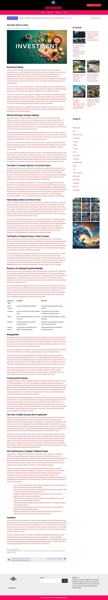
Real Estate (76, 176)
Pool (74, 169)
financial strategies (29, 551)
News (74, 166)
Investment (16, 549)
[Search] (65, 581)
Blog (65, 12)
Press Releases (78, 173)
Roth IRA (75, 186)
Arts (74, 131)
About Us (50, 12)
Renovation (76, 180)
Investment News (60, 551)
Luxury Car (76, 159)
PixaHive (64, 597)
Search (42, 577)
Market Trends (11, 552)
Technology (76, 190)
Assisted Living (77, 135)
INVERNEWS (53, 7)
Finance (75, 148)
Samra (28, 28)
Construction (76, 138)
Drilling (75, 145)
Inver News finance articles (45, 551)
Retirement (76, 183)
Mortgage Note (77, 162)
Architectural (76, 128)
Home (43, 12)
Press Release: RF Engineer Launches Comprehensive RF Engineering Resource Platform (92, 36)
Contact (58, 12)
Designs (75, 141)
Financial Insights (17, 551)
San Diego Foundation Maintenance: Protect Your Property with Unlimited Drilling (79, 104)
